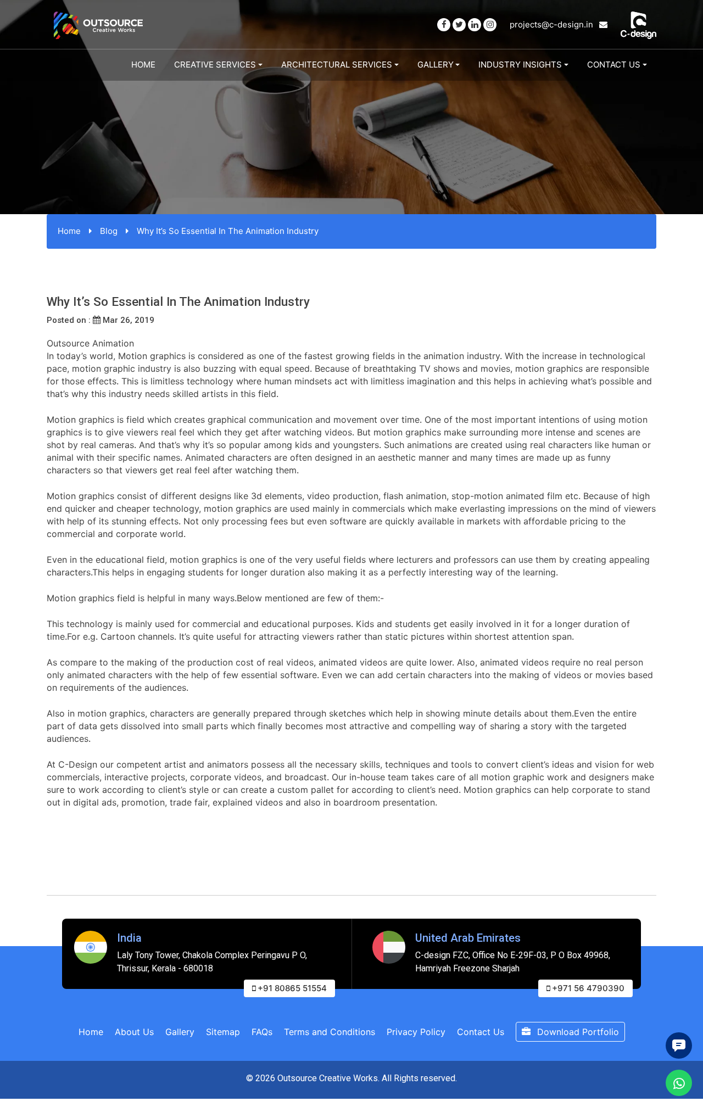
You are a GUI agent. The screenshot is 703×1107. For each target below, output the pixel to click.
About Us (134, 1031)
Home (143, 64)
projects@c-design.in (552, 24)
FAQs (262, 1031)
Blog (109, 231)
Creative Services (215, 64)
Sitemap (223, 1031)
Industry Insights (520, 64)
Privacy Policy (416, 1031)
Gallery (435, 64)
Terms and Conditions (329, 1031)
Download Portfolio (576, 1031)
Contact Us (613, 64)
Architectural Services (336, 64)
